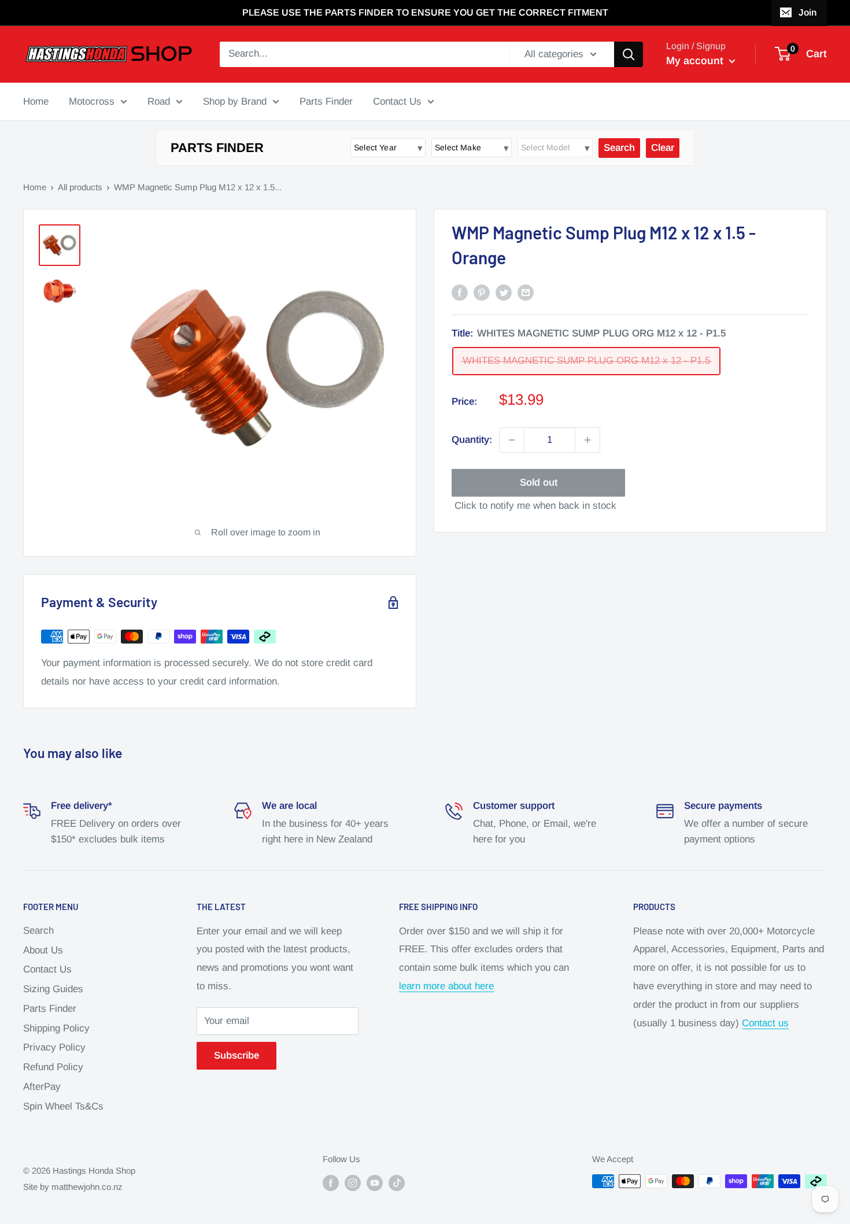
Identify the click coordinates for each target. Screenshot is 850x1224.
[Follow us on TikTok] (397, 1182)
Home (36, 100)
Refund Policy (53, 1067)
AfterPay (42, 1086)
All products (80, 187)
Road (158, 100)
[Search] (628, 54)
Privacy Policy (54, 1047)
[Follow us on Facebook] (331, 1182)
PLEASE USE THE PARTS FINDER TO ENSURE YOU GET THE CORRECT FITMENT (425, 12)
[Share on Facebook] (460, 292)
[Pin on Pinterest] (482, 292)
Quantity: (472, 439)
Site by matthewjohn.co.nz (73, 1187)
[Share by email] (526, 292)
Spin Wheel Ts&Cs (63, 1106)
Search (38, 930)
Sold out (538, 482)
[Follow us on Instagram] (353, 1182)
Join (807, 12)
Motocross (91, 100)
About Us (43, 950)
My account (696, 60)
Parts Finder (326, 100)
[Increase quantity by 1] (587, 440)
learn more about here (446, 986)
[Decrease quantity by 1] (512, 440)
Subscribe (236, 1055)
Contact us (765, 1023)
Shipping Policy (56, 1028)
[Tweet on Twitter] (504, 292)
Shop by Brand (235, 100)
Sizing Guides (53, 988)
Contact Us (397, 100)
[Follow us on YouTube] (375, 1182)
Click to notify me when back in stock (535, 505)
